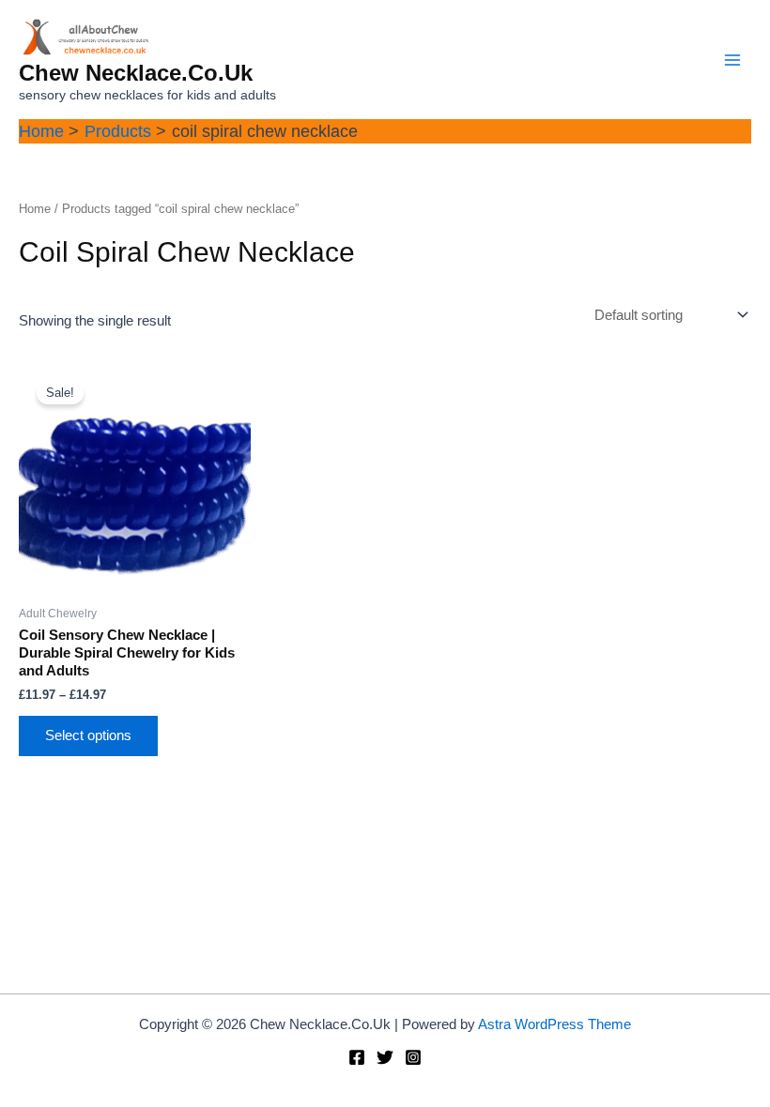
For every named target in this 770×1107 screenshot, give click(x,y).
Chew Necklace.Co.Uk (136, 73)
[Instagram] (413, 1057)
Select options (88, 735)
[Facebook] (356, 1057)
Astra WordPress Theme (554, 1024)
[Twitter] (385, 1057)
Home (35, 209)
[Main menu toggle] (732, 59)
